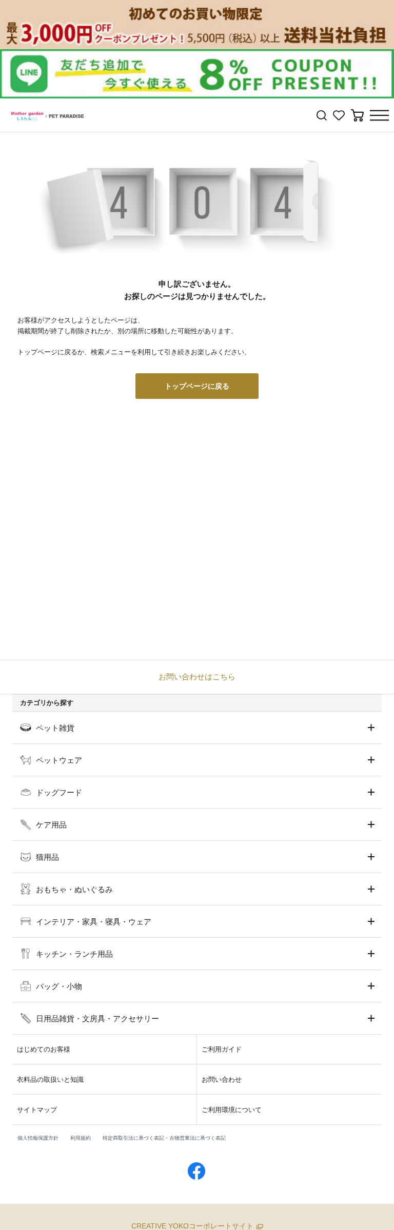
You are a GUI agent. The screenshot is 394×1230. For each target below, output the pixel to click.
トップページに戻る (197, 386)
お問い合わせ (222, 1079)
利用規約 (80, 1138)
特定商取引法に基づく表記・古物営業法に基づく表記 (164, 1138)
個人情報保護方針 (37, 1138)
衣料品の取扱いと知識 (50, 1079)
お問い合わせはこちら (197, 676)
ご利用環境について (232, 1110)
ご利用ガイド (222, 1049)
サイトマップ (37, 1110)
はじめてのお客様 (43, 1049)
